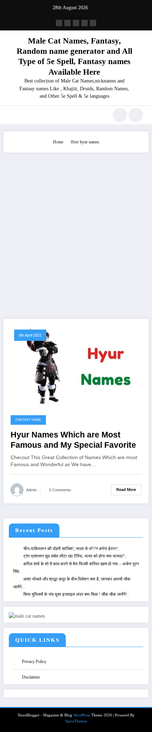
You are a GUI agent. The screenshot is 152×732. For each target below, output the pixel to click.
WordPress (81, 715)
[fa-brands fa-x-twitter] (67, 23)
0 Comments (60, 490)
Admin (31, 490)
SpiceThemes (76, 721)
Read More (126, 489)
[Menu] (12, 115)
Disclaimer (31, 677)
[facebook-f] (59, 23)
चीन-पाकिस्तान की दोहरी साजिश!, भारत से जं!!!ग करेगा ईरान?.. (71, 548)
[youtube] (93, 23)
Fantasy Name (28, 420)
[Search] (120, 115)
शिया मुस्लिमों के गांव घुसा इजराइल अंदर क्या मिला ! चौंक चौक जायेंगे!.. (76, 594)
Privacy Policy (34, 661)
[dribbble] (76, 23)
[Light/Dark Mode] (136, 115)
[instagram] (84, 23)
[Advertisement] (76, 232)
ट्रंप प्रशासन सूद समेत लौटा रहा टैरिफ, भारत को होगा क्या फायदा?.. (75, 556)
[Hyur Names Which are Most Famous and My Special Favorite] (76, 364)
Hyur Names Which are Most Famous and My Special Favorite (73, 440)
